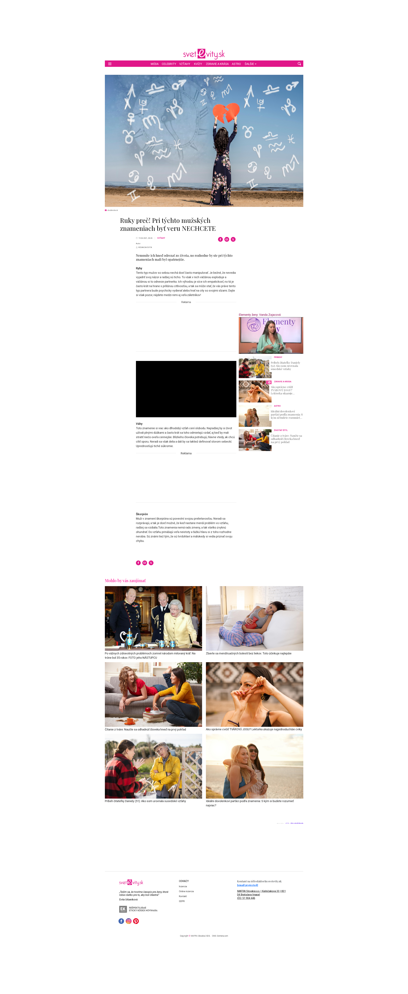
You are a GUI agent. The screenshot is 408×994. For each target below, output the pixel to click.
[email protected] (247, 885)
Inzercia (183, 886)
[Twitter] (233, 239)
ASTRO (236, 64)
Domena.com (222, 936)
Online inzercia (186, 891)
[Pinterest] (136, 921)
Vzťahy (184, 64)
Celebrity (169, 64)
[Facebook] (220, 239)
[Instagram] (128, 921)
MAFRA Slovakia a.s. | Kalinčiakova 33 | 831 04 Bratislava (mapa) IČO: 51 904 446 (261, 895)
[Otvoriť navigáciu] (109, 63)
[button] (299, 63)
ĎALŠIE (249, 64)
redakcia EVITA (145, 247)
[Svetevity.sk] (204, 54)
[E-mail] (226, 239)
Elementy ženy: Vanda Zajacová (260, 315)
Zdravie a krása (217, 64)
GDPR (182, 901)
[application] (271, 335)
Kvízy (198, 64)
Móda (155, 64)
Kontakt (183, 896)
